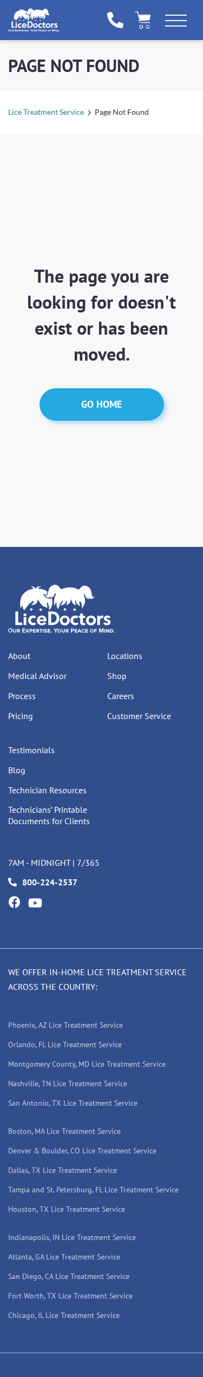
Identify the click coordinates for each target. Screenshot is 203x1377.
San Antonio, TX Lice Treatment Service (72, 1103)
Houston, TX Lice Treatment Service (66, 1209)
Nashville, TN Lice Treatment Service (67, 1083)
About (19, 655)
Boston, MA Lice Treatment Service (64, 1131)
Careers (120, 695)
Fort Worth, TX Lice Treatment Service (70, 1296)
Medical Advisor (37, 675)
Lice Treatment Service (46, 111)
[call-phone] (115, 20)
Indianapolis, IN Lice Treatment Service (72, 1237)
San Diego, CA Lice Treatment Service (68, 1276)
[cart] (143, 20)
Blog (16, 770)
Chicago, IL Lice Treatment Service (64, 1315)
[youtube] (35, 903)
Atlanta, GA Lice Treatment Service (64, 1257)
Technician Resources (47, 790)
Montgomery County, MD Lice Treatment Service (87, 1064)
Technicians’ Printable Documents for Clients (49, 815)
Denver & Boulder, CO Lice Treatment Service (82, 1151)
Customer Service (139, 715)
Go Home (101, 404)
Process (22, 695)
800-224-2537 (49, 882)
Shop (117, 675)
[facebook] (14, 902)
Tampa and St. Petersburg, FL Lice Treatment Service (93, 1190)
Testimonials (31, 750)
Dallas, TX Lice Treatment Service (62, 1170)
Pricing (20, 715)
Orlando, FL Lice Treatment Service (65, 1044)
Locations (124, 655)
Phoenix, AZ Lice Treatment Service (65, 1025)
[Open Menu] (176, 23)
